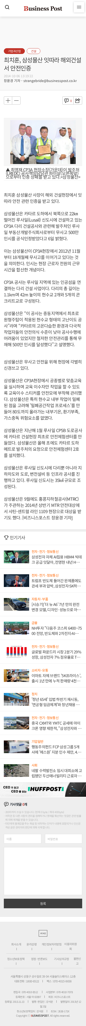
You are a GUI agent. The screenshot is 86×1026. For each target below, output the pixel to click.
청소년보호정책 (16, 959)
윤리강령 (32, 944)
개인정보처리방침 (51, 944)
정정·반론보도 (39, 959)
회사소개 (16, 944)
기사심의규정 (61, 959)
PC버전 (43, 933)
